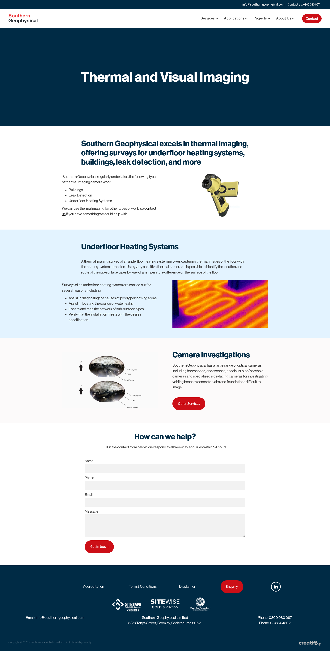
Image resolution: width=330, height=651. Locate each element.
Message (91, 511)
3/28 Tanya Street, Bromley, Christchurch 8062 (164, 623)
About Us (284, 18)
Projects (261, 18)
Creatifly (86, 642)
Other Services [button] (189, 403)
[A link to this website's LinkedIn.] (276, 587)
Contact (312, 18)
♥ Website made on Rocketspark (61, 642)
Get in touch (99, 546)
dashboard (36, 642)
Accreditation (93, 586)
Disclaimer (187, 586)
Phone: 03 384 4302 (275, 623)
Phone (89, 478)
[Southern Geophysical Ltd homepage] (39, 18)
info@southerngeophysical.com (263, 4)
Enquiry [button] (232, 586)
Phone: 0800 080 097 (275, 618)
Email (89, 495)
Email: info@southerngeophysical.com (55, 618)
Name (89, 461)
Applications (234, 18)
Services (208, 18)
